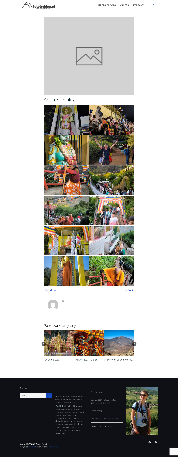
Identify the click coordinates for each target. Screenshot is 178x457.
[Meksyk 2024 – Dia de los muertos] (59, 343)
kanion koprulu (60, 409)
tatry (66, 424)
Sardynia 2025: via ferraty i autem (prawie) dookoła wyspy (103, 401)
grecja (79, 399)
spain (71, 421)
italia (75, 402)
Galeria (124, 5)
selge (74, 415)
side (69, 418)
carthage (74, 396)
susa (82, 421)
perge (64, 415)
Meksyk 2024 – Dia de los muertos (104, 419)
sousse (66, 421)
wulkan (58, 433)
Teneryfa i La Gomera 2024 (89, 359)
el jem (63, 399)
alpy (57, 396)
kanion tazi (69, 409)
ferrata (68, 399)
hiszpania (58, 402)
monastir (81, 412)
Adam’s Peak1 (50, 290)
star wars (77, 421)
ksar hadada (59, 412)
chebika (80, 396)
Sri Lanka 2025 (96, 411)
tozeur (71, 424)
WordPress (53, 447)
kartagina (77, 409)
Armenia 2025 (96, 392)
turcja (57, 427)
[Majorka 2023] (119, 343)
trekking (78, 424)
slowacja (59, 421)
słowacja (59, 424)
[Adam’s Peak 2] (89, 56)
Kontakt (138, 5)
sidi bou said (75, 418)
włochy (64, 433)
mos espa (58, 415)
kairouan (80, 406)
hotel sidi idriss (68, 402)
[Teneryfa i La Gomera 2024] (89, 343)
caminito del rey (65, 396)
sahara (69, 415)
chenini (57, 399)
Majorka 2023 (112, 359)
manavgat (67, 412)
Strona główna (106, 5)
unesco (68, 427)
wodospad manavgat (74, 430)
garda (74, 399)
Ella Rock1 (128, 290)
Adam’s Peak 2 (59, 100)
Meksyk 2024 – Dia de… (56, 359)
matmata (74, 412)
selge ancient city (60, 418)
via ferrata (76, 427)
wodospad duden (60, 430)
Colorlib (31, 447)
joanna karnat (66, 405)
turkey (63, 427)
